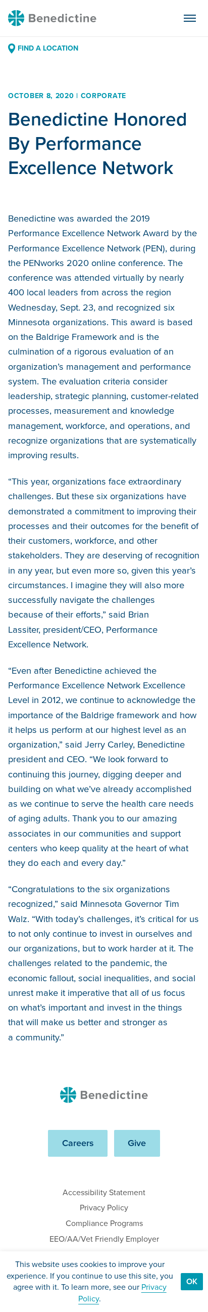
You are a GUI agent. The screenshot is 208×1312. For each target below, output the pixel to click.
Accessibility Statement (104, 1192)
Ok (191, 1281)
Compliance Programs (104, 1223)
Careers (78, 1143)
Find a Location (48, 48)
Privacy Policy (104, 1207)
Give (137, 1143)
